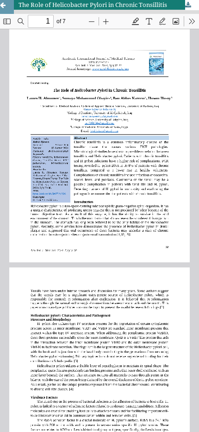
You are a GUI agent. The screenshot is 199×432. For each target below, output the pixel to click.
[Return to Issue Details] (7, 7)
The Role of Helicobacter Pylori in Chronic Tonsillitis (93, 4)
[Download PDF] (192, 5)
